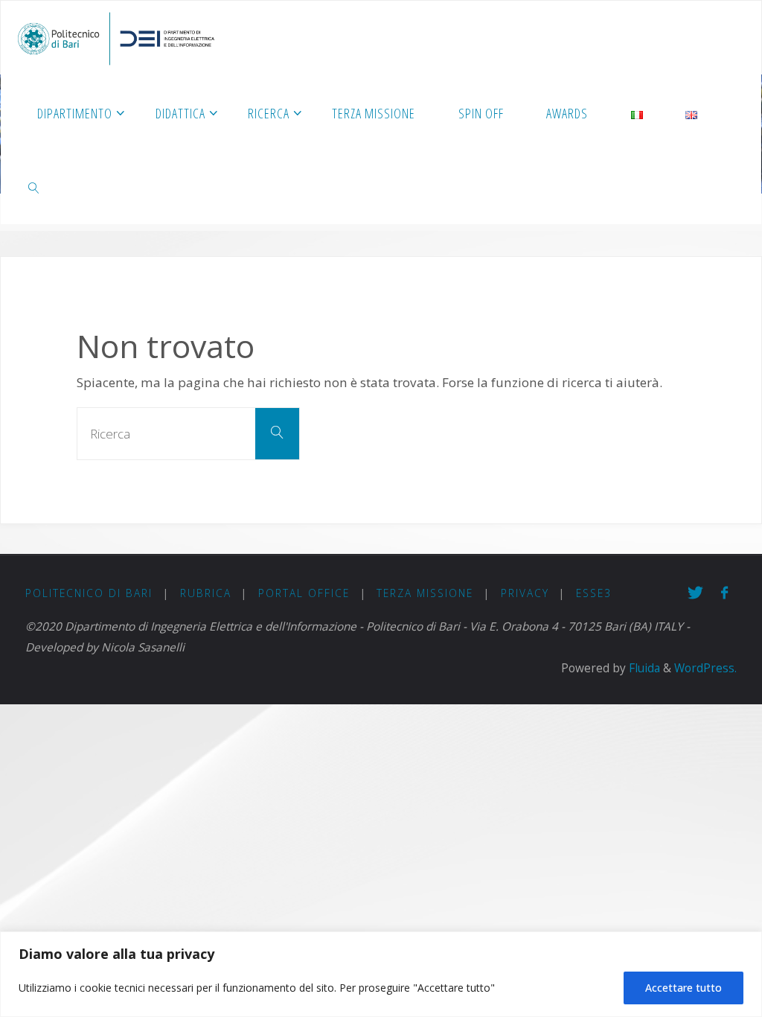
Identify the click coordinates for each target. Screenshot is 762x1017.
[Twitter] (695, 593)
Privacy (525, 593)
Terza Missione (425, 593)
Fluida (643, 668)
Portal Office (304, 593)
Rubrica (205, 593)
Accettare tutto (683, 988)
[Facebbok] (724, 593)
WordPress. (705, 668)
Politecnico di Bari (89, 593)
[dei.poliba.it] (116, 37)
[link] (34, 187)
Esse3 (594, 593)
